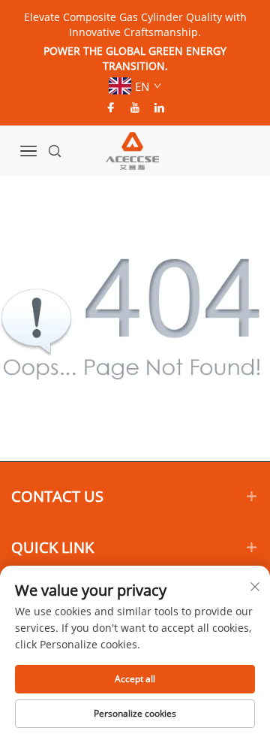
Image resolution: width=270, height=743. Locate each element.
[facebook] (111, 107)
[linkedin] (159, 107)
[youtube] (135, 107)
